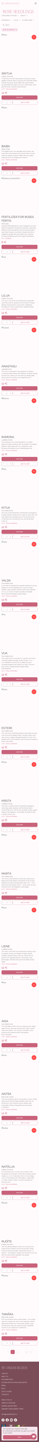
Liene (6, 946)
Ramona (8, 437)
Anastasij (9, 366)
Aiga (5, 1021)
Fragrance (6, 20)
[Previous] (8, 1352)
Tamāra (7, 1314)
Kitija (6, 507)
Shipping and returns (9, 1406)
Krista (6, 800)
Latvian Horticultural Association (14, 1382)
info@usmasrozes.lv (9, 1414)
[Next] (31, 1352)
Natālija (8, 1166)
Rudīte (7, 1241)
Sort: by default (9, 30)
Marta (6, 873)
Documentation (7, 1379)
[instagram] (3, 1420)
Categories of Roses (9, 15)
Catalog (5, 1373)
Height (23, 15)
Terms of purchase (8, 1403)
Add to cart (25, 102)
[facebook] (7, 1420)
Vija (4, 653)
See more (19, 97)
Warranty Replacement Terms (12, 1409)
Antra (6, 1094)
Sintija (7, 73)
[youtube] (11, 1420)
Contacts (5, 1394)
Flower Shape (27, 20)
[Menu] (35, 3)
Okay (19, 1437)
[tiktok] (15, 1420)
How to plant (7, 1391)
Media (3, 1385)
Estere (7, 728)
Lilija (6, 295)
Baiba (6, 146)
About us (5, 1376)
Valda (6, 580)
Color (15, 20)
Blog (3, 1388)
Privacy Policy (7, 1400)
